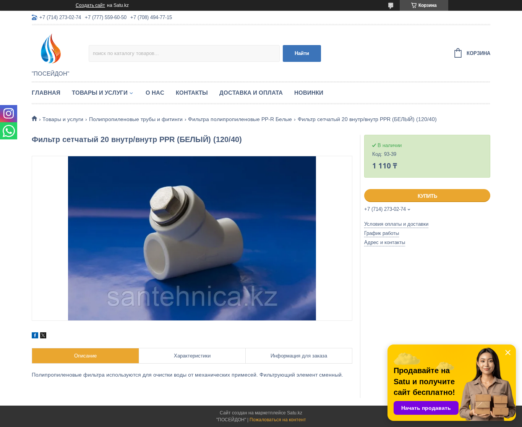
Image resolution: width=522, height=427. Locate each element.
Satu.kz (294, 413)
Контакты (192, 92)
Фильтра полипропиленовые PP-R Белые (240, 119)
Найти (302, 53)
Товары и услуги (100, 92)
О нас (155, 92)
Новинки (308, 92)
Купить (427, 196)
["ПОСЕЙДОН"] (60, 48)
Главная (46, 92)
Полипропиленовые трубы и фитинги (136, 119)
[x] (43, 336)
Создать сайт (90, 5)
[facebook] (35, 336)
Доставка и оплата (251, 92)
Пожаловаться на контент (278, 419)
